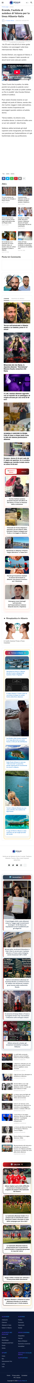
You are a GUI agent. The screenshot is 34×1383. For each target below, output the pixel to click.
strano (11, 7)
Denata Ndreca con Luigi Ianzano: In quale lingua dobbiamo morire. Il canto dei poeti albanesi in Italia (22, 1086)
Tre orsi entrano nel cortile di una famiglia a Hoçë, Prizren (9, 199)
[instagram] (21, 865)
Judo (3, 1366)
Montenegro (5, 1340)
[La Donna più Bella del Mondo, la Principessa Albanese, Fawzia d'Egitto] (7, 1129)
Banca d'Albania (22, 1341)
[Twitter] (8, 178)
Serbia (3, 1348)
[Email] (20, 178)
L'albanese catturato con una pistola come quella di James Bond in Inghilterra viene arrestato (22, 1066)
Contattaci (24, 1375)
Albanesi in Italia (6, 1325)
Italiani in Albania (7, 1328)
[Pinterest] (16, 178)
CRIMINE (6, 298)
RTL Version (17, 1377)
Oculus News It (22, 1381)
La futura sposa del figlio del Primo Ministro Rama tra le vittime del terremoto (22, 1096)
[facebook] (9, 865)
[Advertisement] (17, 154)
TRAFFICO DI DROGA (17, 298)
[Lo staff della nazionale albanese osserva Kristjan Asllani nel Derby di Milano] (7, 1057)
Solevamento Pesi (7, 1361)
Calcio (3, 1356)
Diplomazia (21, 1325)
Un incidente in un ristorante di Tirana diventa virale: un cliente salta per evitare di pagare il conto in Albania (9, 246)
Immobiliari (21, 1346)
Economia (21, 1322)
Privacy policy (16, 1375)
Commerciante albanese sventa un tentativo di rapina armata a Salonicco (23, 200)
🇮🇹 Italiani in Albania (11, 471)
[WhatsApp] (12, 178)
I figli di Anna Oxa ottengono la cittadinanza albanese (23, 1075)
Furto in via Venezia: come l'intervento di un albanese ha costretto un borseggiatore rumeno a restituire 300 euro (22, 1106)
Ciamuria (4, 1322)
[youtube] (17, 865)
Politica (20, 1320)
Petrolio (20, 1338)
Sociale (20, 1328)
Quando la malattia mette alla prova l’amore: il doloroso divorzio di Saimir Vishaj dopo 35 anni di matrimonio (24, 222)
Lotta (3, 1364)
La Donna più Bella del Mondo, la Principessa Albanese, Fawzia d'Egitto (23, 1128)
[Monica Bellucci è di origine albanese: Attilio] (7, 1139)
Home (8, 1375)
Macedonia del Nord (7, 1343)
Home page (5, 7)
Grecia (3, 1345)
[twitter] (13, 865)
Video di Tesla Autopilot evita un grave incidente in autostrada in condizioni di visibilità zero (25, 245)
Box (3, 1359)
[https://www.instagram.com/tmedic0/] (25, 865)
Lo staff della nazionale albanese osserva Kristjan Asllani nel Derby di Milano (21, 1056)
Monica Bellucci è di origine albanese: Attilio (22, 1137)
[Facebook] (3, 178)
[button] (2, 2)
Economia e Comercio (24, 1344)
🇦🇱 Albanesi (23, 471)
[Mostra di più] (24, 178)
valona (12, 173)
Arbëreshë (5, 1320)
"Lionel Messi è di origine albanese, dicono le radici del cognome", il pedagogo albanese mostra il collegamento (22, 1118)
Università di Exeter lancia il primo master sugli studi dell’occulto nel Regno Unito (8, 220)
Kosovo (4, 1337)
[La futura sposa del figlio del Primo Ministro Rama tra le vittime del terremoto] (7, 1097)
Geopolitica (21, 1336)
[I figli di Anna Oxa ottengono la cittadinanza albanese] (7, 1077)
